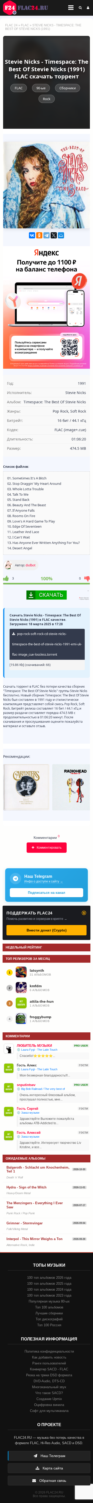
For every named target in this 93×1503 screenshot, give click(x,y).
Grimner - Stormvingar (24, 1223)
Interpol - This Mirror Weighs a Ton (34, 1239)
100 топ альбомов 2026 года (49, 1278)
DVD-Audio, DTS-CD (49, 1381)
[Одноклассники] (39, 235)
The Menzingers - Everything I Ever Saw (34, 1205)
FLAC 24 (28, 7)
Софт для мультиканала (49, 1411)
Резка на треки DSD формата (49, 1375)
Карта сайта (52, 1468)
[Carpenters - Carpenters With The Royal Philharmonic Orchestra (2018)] (26, 787)
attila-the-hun (42, 1001)
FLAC (25, 25)
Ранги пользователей (49, 1363)
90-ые (40, 88)
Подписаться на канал (46, 893)
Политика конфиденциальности (49, 1351)
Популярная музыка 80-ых (49, 1301)
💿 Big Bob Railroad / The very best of (41, 1088)
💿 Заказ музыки (28, 1112)
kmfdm (36, 986)
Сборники (67, 88)
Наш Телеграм (52, 1456)
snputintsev (26, 1085)
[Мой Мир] (61, 235)
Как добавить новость (49, 1357)
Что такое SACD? (49, 1393)
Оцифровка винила (49, 1405)
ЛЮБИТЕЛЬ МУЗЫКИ (34, 1046)
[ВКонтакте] (32, 235)
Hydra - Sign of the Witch (26, 1187)
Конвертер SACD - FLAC (49, 1369)
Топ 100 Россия (49, 1325)
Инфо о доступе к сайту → (43, 881)
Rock (46, 99)
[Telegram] (46, 235)
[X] (54, 235)
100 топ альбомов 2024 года (49, 1289)
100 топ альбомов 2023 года (49, 1295)
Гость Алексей (29, 1133)
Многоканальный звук (49, 1387)
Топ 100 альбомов (49, 1307)
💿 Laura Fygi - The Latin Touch (37, 1049)
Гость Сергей (27, 1109)
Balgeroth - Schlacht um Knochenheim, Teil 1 (37, 1170)
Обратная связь (52, 1480)
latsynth (37, 970)
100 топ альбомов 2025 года (49, 1283)
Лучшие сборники (49, 1313)
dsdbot (30, 565)
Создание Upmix (49, 1399)
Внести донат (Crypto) (47, 930)
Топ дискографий (49, 1319)
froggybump (40, 1017)
